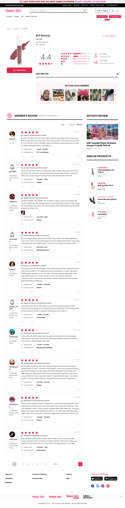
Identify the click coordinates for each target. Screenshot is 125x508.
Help (68, 478)
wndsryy (12, 139)
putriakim (12, 171)
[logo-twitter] (97, 486)
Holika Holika (101, 189)
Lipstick (16, 29)
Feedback (9, 478)
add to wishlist (110, 36)
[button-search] (84, 11)
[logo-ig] (102, 486)
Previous (39, 95)
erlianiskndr (13, 337)
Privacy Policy (37, 478)
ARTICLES (85, 5)
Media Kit (8, 483)
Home (9, 29)
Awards (69, 474)
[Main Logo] (13, 10)
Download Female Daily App (14, 5)
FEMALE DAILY (66, 5)
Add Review (21, 70)
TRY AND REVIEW (112, 5)
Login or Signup (102, 11)
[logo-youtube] (107, 486)
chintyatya (13, 439)
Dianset (12, 269)
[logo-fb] (92, 486)
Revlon (100, 176)
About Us (8, 474)
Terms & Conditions (39, 474)
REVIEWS (76, 5)
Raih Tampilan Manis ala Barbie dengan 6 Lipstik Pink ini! (101, 144)
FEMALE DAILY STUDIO (97, 5)
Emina (100, 218)
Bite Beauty (101, 203)
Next (114, 95)
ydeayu (89, 148)
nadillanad (13, 202)
